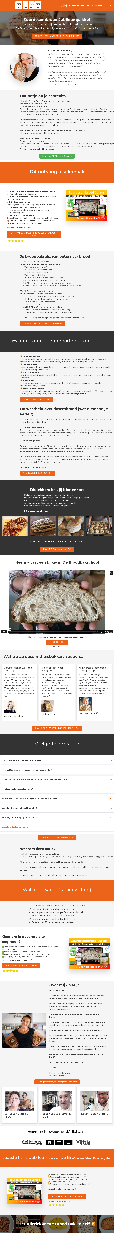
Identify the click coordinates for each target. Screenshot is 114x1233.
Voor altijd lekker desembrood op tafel (60, 1201)
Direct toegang (57, 646)
